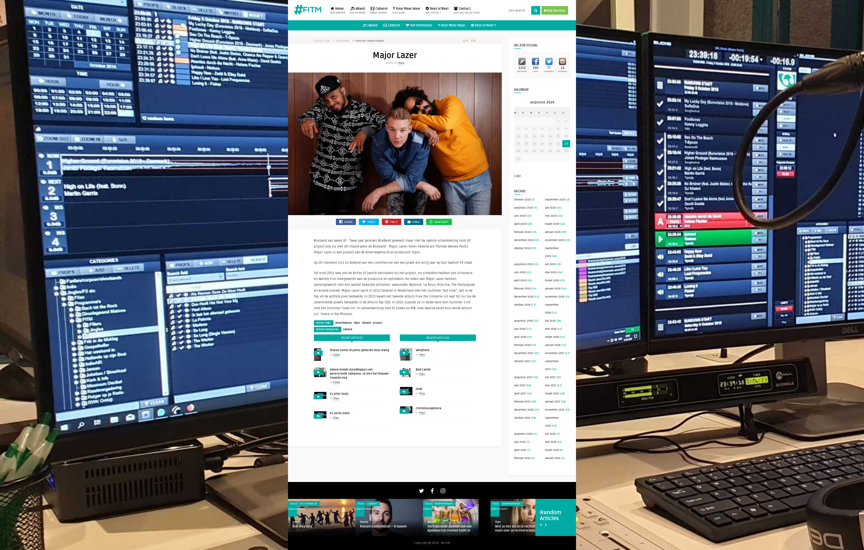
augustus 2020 (523, 207)
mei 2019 (550, 272)
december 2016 (523, 409)
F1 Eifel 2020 (339, 394)
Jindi (419, 389)
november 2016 (554, 409)
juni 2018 (520, 329)
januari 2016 (552, 458)
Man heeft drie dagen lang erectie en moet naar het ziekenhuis (387, 528)
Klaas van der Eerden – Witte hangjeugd (449, 528)
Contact (466, 10)
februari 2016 (522, 458)
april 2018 (520, 337)
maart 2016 (552, 450)
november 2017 (554, 353)
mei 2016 (550, 442)
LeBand (357, 10)
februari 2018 (522, 345)
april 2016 (520, 450)
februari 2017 (522, 401)
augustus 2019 (523, 264)
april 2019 (520, 280)
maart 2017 (552, 393)
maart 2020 (552, 224)
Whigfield (422, 350)
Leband (347, 329)
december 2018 (523, 296)
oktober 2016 (522, 418)
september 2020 (555, 199)
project (377, 323)
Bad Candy (423, 369)
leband (366, 323)
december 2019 (523, 240)
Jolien (336, 354)
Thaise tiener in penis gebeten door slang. (360, 350)
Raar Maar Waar (406, 10)
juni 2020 (520, 216)
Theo (401, 63)
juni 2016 (520, 442)
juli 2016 (550, 434)
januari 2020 (553, 232)
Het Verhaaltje (421, 25)
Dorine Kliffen (368, 521)
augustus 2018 (523, 321)
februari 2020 (522, 232)
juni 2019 (520, 272)
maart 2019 (552, 280)
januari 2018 (552, 345)
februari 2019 (522, 288)
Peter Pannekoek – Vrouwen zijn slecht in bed (524, 528)
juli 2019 (550, 264)
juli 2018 (550, 321)
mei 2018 (550, 329)
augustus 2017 (523, 377)
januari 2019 (552, 288)
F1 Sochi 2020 (339, 413)
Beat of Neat (437, 10)
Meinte (296, 521)
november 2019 (554, 240)
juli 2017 (550, 377)
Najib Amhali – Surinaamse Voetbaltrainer (312, 528)
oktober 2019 (522, 248)
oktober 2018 (522, 305)
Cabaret (379, 10)
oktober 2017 (522, 361)
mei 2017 (550, 385)
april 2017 (520, 393)
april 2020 (520, 224)
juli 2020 (550, 207)
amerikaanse (343, 323)
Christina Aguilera (428, 408)
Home (337, 10)
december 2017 (523, 353)
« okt (517, 176)
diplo (357, 323)
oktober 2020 (522, 199)
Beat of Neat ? (485, 25)
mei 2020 (551, 216)
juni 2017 (519, 385)
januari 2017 (552, 401)
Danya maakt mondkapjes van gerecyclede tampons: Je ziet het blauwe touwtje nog (359, 374)
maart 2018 (552, 337)
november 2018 (554, 296)
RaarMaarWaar (376, 503)
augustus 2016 (523, 434)
